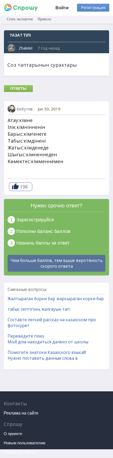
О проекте (13, 433)
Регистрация (93, 7)
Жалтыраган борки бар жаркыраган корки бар (56, 298)
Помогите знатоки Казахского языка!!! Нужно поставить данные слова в (47, 355)
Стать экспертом (20, 19)
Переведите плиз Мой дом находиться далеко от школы (48, 339)
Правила (44, 19)
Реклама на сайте (21, 413)
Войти (62, 8)
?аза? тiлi (20, 35)
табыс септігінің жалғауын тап (39, 309)
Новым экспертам (20, 452)
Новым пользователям (24, 443)
